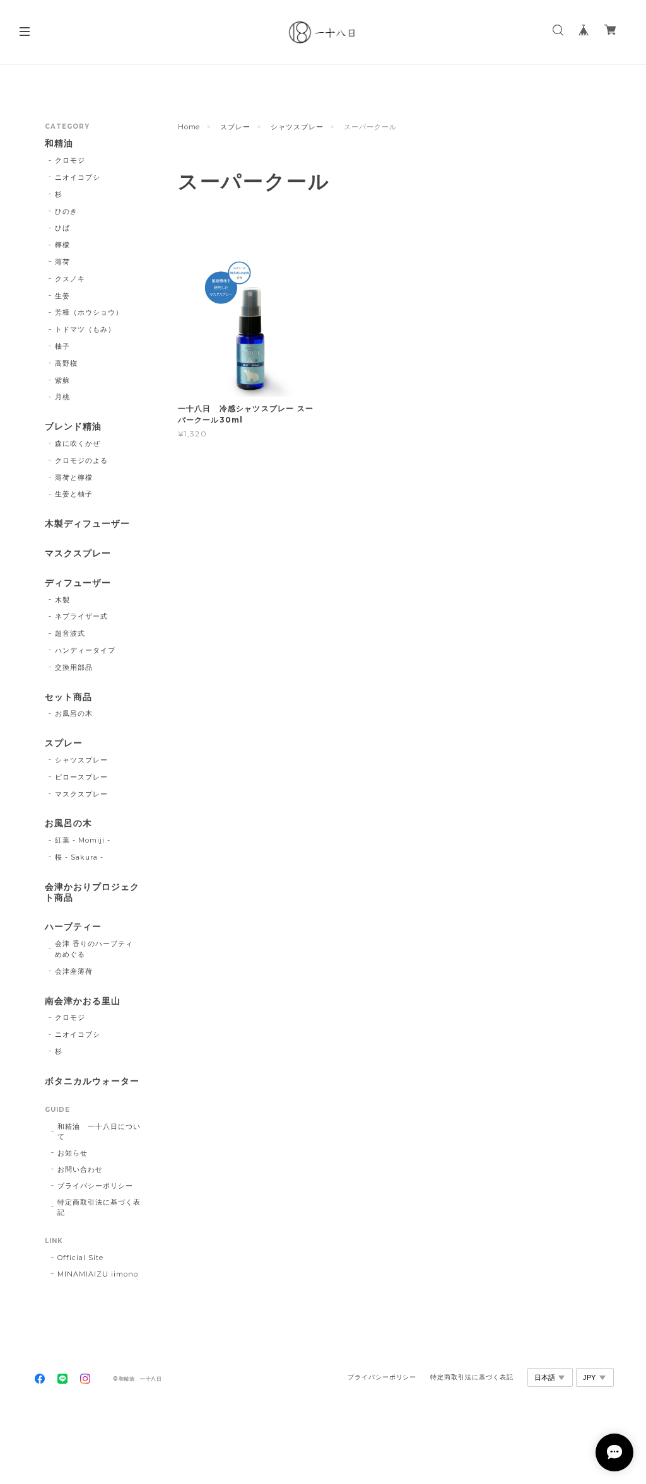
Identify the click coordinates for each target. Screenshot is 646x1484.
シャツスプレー (297, 126)
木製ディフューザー (87, 523)
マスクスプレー (78, 553)
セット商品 (68, 697)
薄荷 (62, 261)
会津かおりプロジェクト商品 (92, 892)
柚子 (62, 346)
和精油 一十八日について (99, 1131)
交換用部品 (74, 667)
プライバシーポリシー (95, 1185)
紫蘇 (62, 380)
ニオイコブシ (77, 177)
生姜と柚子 (74, 493)
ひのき (66, 211)
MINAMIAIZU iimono (97, 1274)
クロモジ (70, 160)
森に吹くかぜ (77, 443)
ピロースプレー (81, 777)
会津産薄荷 (74, 971)
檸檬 (62, 244)
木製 (62, 599)
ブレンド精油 (73, 426)
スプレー (235, 126)
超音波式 (70, 633)
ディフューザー (78, 583)
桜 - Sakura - (79, 857)
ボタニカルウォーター (92, 1081)
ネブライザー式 (81, 616)
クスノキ (70, 278)
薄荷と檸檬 (74, 477)
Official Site (80, 1257)
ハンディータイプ (85, 650)
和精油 (59, 143)
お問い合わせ (80, 1169)
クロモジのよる (81, 460)
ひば (62, 227)
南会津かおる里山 (82, 1001)
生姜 (62, 295)
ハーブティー (73, 926)
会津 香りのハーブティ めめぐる (98, 949)
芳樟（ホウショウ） (89, 312)
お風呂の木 (74, 713)
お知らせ (72, 1152)
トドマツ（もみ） (85, 329)
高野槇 (66, 363)
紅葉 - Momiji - (82, 840)
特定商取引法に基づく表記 (99, 1207)
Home (189, 126)
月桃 (62, 396)
